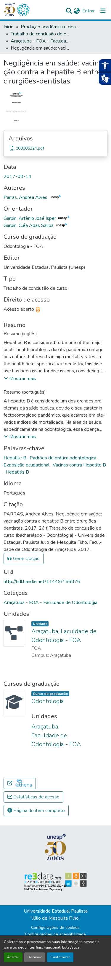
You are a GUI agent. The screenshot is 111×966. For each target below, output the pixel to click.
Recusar (35, 957)
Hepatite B (16, 458)
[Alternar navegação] (103, 11)
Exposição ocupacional (27, 465)
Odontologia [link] (47, 701)
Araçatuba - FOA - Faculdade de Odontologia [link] (40, 41)
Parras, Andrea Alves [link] (26, 197)
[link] (55, 148)
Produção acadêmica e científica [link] (50, 27)
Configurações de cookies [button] (55, 927)
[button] (23, 9)
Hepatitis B (17, 472)
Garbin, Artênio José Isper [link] (30, 218)
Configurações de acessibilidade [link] (55, 934)
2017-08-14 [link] (17, 176)
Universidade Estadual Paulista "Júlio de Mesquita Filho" (56, 914)
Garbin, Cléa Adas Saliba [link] (29, 225)
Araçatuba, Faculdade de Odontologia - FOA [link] (56, 735)
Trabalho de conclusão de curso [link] (40, 34)
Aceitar (13, 957)
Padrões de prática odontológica (63, 458)
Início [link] (9, 27)
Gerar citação (26, 558)
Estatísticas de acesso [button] (35, 797)
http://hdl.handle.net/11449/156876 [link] (42, 581)
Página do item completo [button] (38, 810)
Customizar (60, 957)
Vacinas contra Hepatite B (79, 465)
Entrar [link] (88, 11)
